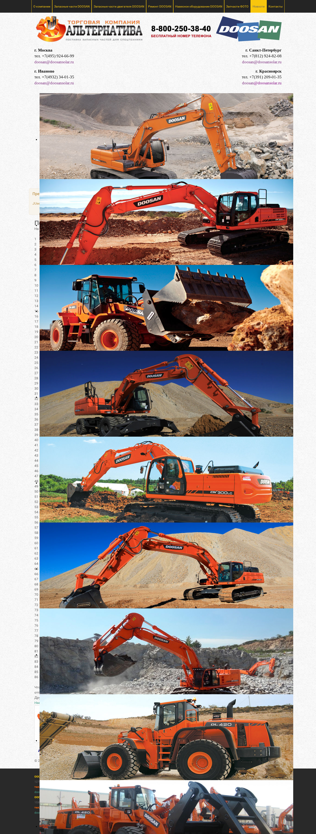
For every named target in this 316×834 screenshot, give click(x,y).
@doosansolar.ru (268, 83)
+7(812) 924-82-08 (265, 56)
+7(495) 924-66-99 (58, 56)
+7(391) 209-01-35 (265, 77)
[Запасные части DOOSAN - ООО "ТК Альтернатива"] (158, 31)
